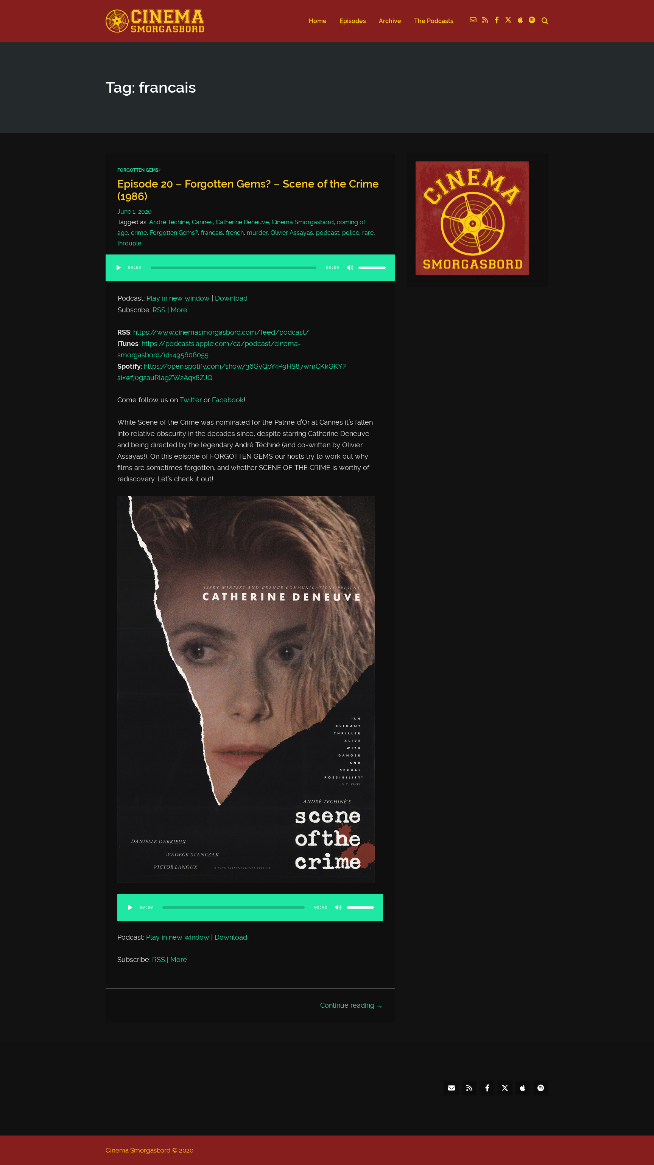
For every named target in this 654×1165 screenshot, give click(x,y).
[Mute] (350, 267)
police (350, 232)
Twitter (191, 400)
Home (318, 21)
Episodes (352, 21)
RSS (159, 310)
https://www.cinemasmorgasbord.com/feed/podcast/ (221, 332)
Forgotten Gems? (138, 170)
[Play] (118, 267)
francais (212, 232)
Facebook (228, 400)
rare (368, 232)
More (179, 310)
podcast (327, 232)
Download (231, 298)
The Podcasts (433, 21)
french (235, 232)
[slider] (372, 267)
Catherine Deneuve (242, 222)
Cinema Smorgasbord (303, 222)
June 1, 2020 (134, 211)
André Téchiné (169, 222)
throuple (129, 243)
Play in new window (178, 298)
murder (257, 232)
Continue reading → (351, 1005)
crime (139, 232)
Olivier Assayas (292, 232)
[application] (250, 275)
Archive (390, 21)
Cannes (202, 222)
